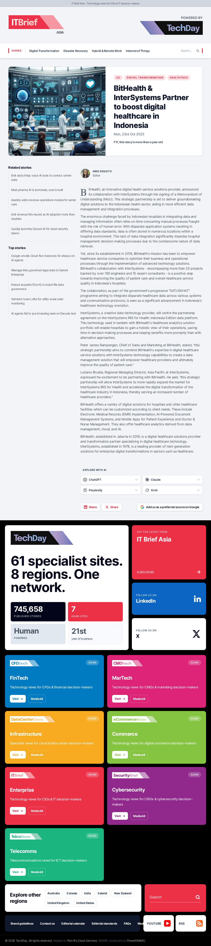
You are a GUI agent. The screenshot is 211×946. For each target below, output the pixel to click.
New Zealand (122, 893)
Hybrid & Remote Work (107, 51)
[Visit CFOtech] (32, 663)
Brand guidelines (22, 923)
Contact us (47, 923)
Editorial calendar (73, 923)
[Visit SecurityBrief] (134, 775)
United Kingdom (58, 903)
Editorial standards (104, 923)
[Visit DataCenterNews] (32, 719)
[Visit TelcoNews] (32, 836)
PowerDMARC (136, 940)
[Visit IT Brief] (32, 775)
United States (85, 903)
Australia (53, 893)
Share (93, 507)
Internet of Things (138, 51)
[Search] (197, 50)
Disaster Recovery (75, 51)
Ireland (102, 893)
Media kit (37, 698)
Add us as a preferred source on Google (172, 507)
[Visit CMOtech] (134, 663)
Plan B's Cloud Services (82, 940)
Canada (72, 893)
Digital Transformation (44, 51)
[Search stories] (198, 897)
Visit (15, 698)
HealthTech (179, 77)
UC (118, 77)
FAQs (127, 923)
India (87, 893)
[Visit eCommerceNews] (134, 719)
